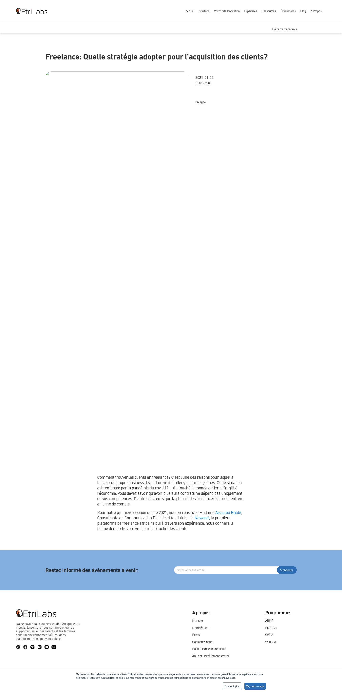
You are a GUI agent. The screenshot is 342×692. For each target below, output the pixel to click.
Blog (303, 11)
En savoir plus (231, 686)
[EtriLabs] (31, 11)
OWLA (269, 635)
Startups (204, 11)
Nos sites (198, 620)
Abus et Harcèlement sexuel (210, 656)
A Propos (316, 11)
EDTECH (271, 628)
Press (196, 635)
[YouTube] (46, 647)
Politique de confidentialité (209, 649)
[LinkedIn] (18, 647)
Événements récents (284, 29)
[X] (32, 647)
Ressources (269, 11)
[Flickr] (53, 647)
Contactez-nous (202, 642)
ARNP (269, 620)
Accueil (190, 11)
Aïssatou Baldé (228, 512)
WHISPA (270, 642)
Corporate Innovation (226, 11)
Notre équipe (200, 628)
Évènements (287, 11)
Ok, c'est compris (255, 686)
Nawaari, (202, 517)
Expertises (250, 11)
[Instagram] (39, 647)
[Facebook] (25, 647)
